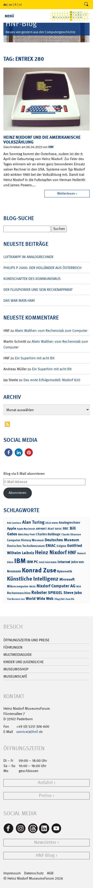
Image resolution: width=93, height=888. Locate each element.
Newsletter (45, 842)
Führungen (12, 647)
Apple (11, 528)
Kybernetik (64, 571)
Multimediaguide (17, 654)
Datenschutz (34, 873)
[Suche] (86, 4)
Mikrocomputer (17, 586)
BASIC (58, 529)
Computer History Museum (25, 540)
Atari (51, 529)
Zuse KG (69, 599)
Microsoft (66, 579)
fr (16, 5)
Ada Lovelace (14, 523)
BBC (66, 528)
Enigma (61, 546)
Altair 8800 (51, 523)
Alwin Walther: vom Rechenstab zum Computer (51, 330)
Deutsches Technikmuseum (26, 545)
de (5, 4)
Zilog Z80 (59, 599)
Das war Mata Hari (19, 300)
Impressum (12, 873)
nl (20, 5)
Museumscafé (15, 676)
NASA (32, 586)
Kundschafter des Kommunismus (31, 278)
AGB (50, 873)
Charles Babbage (48, 534)
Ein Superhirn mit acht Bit (34, 358)
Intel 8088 (51, 562)
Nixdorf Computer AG (56, 586)
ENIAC (51, 545)
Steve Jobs (72, 592)
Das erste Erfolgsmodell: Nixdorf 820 (51, 379)
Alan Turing (33, 522)
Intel (41, 562)
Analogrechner (69, 522)
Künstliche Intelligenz (32, 578)
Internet (64, 561)
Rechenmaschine (18, 593)
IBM (20, 560)
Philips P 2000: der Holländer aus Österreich (42, 267)
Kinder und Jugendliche (23, 661)
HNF (51, 147)
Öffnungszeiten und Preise (26, 640)
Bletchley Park (26, 534)
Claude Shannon (71, 534)
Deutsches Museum (62, 540)
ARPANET (41, 529)
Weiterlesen (66, 193)
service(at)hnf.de (29, 731)
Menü (9, 16)
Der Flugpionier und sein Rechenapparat (37, 289)
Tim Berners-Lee (16, 599)
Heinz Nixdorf (51, 552)
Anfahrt (45, 783)
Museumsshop (15, 669)
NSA (78, 586)
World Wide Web (39, 598)
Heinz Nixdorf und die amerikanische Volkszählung (42, 139)
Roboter (39, 592)
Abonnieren (17, 492)
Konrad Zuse (39, 570)
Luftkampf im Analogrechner (28, 256)
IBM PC (32, 561)
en (10, 5)
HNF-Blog (45, 855)
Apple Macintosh (26, 529)
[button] (8, 452)
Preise (45, 795)
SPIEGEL (55, 592)
